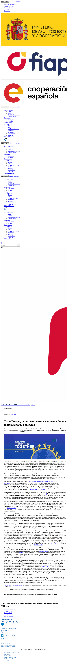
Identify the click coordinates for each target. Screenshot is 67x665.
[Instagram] (6, 622)
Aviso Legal (7, 655)
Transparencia (8, 122)
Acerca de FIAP (8, 110)
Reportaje (13, 414)
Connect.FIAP (8, 8)
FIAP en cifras (12, 116)
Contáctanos (6, 619)
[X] (17, 622)
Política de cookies (9, 659)
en (1, 242)
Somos (9, 111)
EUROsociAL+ (38, 545)
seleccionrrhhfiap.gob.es (8, 645)
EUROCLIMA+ (54, 543)
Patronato (10, 113)
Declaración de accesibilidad (12, 652)
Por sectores (11, 119)
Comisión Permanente (14, 115)
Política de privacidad (10, 657)
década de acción (11, 508)
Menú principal (5, 1)
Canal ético (7, 11)
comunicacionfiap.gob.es (8, 646)
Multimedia (11, 130)
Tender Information (9, 609)
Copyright (7, 654)
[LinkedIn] (3, 622)
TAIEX (21, 552)
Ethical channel (8, 616)
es (1, 243)
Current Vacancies (9, 611)
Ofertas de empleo (9, 6)
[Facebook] (13, 622)
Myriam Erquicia (17, 585)
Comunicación (8, 124)
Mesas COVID (46, 566)
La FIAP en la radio (13, 129)
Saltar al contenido (15, 1)
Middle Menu (4, 176)
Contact (6, 614)
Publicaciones (11, 133)
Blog (9, 127)
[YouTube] (10, 622)
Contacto (6, 9)
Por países (10, 121)
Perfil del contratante (10, 4)
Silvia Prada (8, 585)
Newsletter (11, 132)
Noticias (10, 126)
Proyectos (7, 118)
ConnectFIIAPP (43, 551)
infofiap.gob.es (5, 643)
